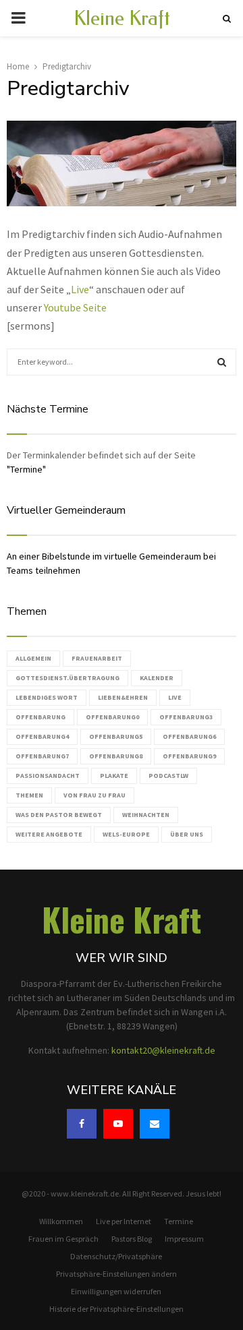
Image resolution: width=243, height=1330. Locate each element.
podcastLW (168, 775)
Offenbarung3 (186, 717)
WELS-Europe (126, 834)
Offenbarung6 (189, 736)
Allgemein (33, 658)
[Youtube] (118, 1124)
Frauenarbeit (97, 658)
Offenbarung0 (112, 717)
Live (80, 289)
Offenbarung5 (115, 736)
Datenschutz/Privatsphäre (116, 1256)
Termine (178, 1221)
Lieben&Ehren (123, 697)
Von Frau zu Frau (94, 795)
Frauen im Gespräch (63, 1239)
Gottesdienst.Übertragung (67, 677)
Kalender (156, 677)
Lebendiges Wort (47, 697)
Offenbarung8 (115, 756)
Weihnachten (145, 814)
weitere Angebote (49, 834)
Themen (29, 795)
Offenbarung (40, 717)
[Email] (154, 1124)
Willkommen (61, 1221)
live (175, 697)
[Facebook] (82, 1124)
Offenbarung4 (42, 736)
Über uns (186, 834)
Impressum (184, 1239)
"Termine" (26, 469)
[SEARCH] (221, 362)
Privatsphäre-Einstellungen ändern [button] (116, 1274)
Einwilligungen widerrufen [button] (116, 1291)
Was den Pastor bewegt (59, 814)
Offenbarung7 (42, 756)
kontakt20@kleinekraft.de (163, 1050)
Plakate (114, 775)
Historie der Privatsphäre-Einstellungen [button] (116, 1309)
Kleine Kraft (122, 18)
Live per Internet (123, 1221)
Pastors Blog (131, 1239)
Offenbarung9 (189, 756)
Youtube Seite (76, 307)
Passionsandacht (48, 775)
